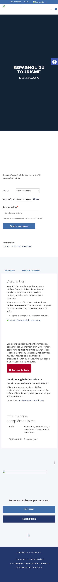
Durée (6, 191)
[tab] (9, 270)
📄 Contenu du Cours (19, 370)
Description (10, 270)
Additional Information (31, 270)
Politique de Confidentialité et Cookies (29, 563)
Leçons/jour (9, 199)
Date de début (10, 207)
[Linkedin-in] (36, 577)
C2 (15, 246)
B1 (5, 246)
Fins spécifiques (25, 246)
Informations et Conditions (29, 567)
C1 (12, 246)
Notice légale (35, 559)
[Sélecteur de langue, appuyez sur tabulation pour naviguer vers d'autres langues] (39, 2)
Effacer (36, 199)
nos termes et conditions (31, 400)
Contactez (21, 559)
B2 (8, 246)
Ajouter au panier (19, 226)
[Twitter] (14, 577)
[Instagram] (21, 577)
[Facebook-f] (29, 577)
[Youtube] (43, 577)
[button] (51, 9)
